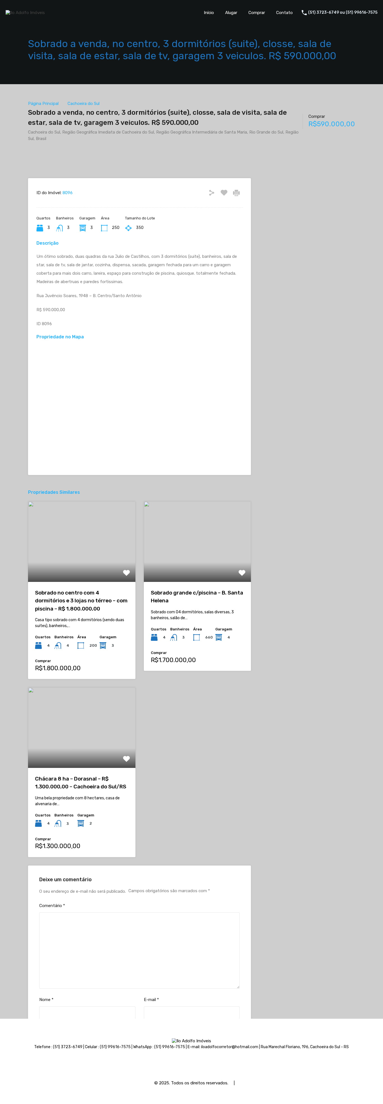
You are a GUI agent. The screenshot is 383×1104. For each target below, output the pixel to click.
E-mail (151, 999)
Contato (284, 12)
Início (209, 12)
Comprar (256, 12)
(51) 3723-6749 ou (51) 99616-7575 (342, 12)
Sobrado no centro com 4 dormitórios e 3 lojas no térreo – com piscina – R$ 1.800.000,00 (81, 600)
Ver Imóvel (82, 565)
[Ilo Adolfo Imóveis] (25, 12)
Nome (46, 999)
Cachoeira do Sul (84, 103)
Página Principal (43, 103)
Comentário (52, 905)
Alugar (231, 12)
